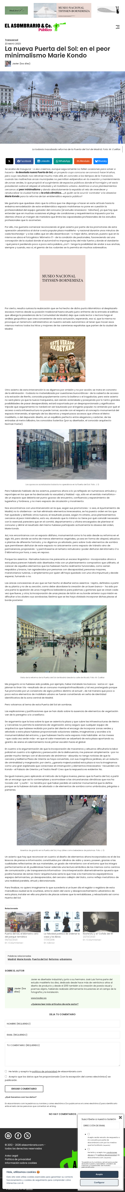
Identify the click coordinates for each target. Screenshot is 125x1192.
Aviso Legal (11, 1155)
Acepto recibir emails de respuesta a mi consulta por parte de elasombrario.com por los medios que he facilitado (104, 1141)
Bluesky (102, 161)
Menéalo (84, 161)
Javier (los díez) (21, 63)
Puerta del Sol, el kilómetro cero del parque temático (21, 935)
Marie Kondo (24, 959)
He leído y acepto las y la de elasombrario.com (104, 1155)
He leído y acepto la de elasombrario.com (45, 1071)
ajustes (29, 1189)
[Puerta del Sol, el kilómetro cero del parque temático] (23, 922)
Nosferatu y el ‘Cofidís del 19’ (98, 933)
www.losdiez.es (38, 998)
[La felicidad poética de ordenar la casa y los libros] (62, 922)
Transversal (11, 39)
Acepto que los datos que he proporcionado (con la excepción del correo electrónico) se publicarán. (58, 1078)
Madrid (12, 959)
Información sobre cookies (21, 1163)
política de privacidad (44, 1071)
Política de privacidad (18, 1159)
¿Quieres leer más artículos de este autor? (55, 1004)
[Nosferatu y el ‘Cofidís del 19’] (101, 922)
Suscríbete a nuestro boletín (99, 1119)
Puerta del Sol (40, 959)
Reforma (54, 959)
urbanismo (66, 959)
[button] (35, 27)
